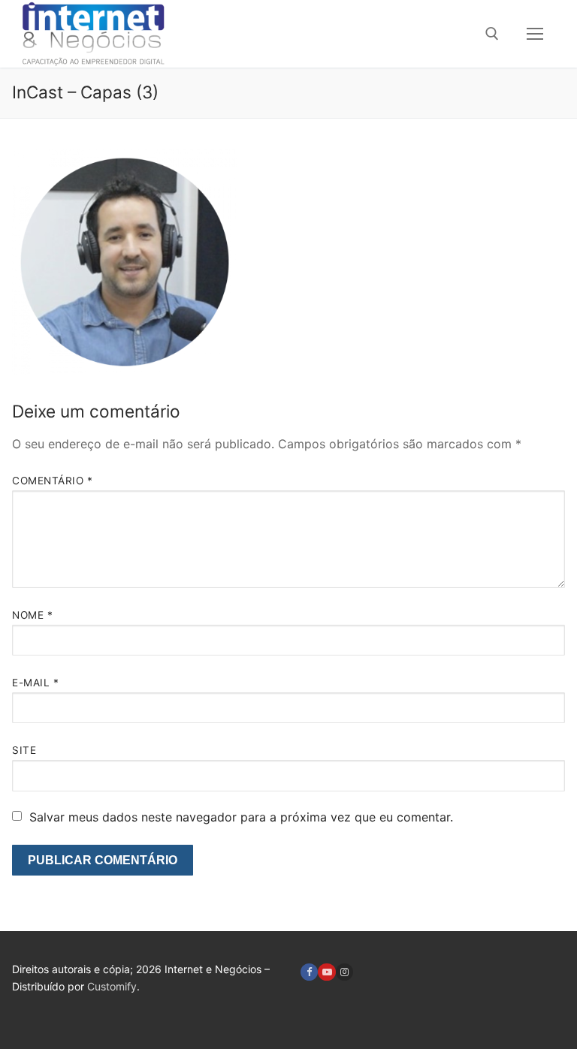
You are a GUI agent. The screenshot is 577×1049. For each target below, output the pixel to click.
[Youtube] (326, 972)
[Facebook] (309, 972)
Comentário (52, 481)
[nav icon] (535, 34)
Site (24, 750)
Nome (32, 615)
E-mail (35, 683)
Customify (112, 986)
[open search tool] (492, 34)
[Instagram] (344, 972)
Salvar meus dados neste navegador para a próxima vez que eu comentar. (241, 816)
